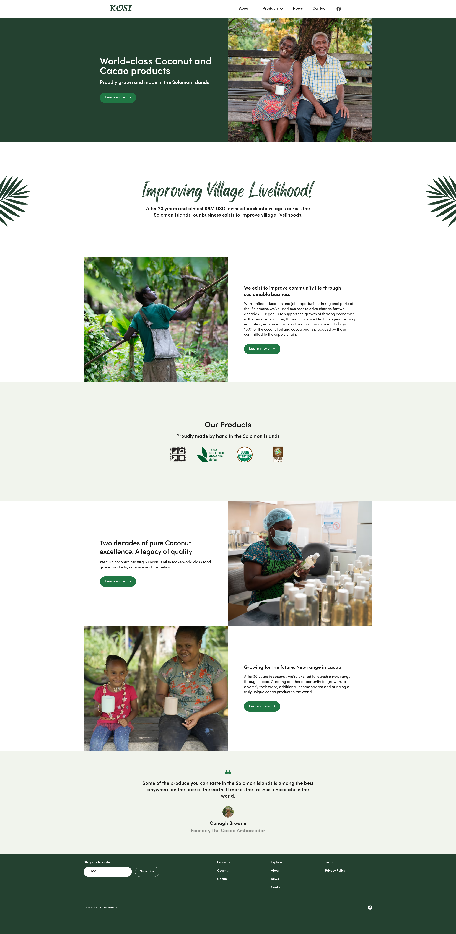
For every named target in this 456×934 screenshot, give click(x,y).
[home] (121, 9)
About (244, 9)
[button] (271, 8)
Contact (319, 9)
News (298, 9)
